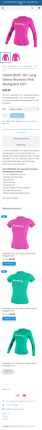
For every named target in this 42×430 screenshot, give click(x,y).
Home (4, 66)
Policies (5, 416)
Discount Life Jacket (28, 426)
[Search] (32, 8)
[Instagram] (17, 395)
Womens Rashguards (25, 66)
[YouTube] (24, 395)
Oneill (8, 123)
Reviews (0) (21, 145)
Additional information (21, 138)
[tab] (21, 132)
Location (5, 419)
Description (21, 132)
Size (4, 109)
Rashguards (12, 66)
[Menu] (2, 8)
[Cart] (39, 8)
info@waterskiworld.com (15, 409)
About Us (5, 413)
